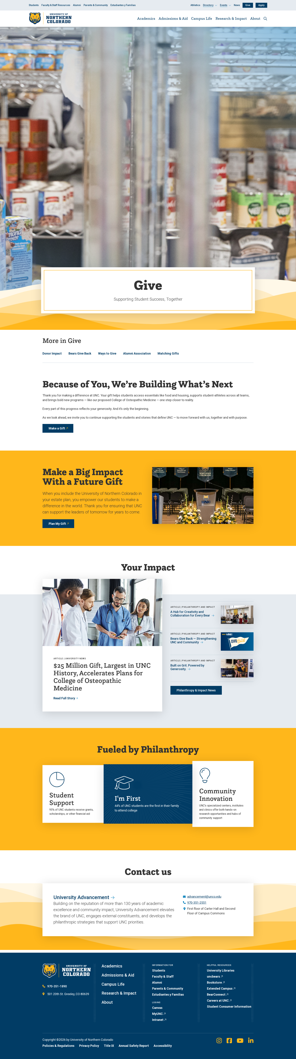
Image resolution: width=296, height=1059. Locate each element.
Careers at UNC (218, 1000)
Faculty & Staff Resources (55, 5)
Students (34, 5)
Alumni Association (137, 353)
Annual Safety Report (134, 1045)
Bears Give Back (80, 353)
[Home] (50, 18)
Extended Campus (219, 988)
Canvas (157, 1008)
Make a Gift (57, 428)
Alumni (77, 5)
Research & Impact (231, 18)
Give (247, 5)
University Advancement (81, 897)
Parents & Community (96, 5)
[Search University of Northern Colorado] (265, 18)
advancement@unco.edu (204, 896)
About (255, 18)
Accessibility (163, 1045)
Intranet (157, 1020)
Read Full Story (64, 698)
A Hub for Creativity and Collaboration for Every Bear (190, 613)
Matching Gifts (168, 353)
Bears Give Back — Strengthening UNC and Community (193, 640)
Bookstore (214, 982)
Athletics (195, 5)
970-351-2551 (196, 902)
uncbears (213, 976)
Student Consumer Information (229, 1006)
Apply (261, 5)
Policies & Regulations (58, 1045)
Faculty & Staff (163, 976)
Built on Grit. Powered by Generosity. (187, 667)
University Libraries (220, 970)
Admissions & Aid (173, 18)
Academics (146, 18)
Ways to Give (107, 353)
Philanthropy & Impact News (196, 690)
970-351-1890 (57, 986)
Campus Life (201, 18)
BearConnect (216, 994)
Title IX (109, 1045)
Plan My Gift (57, 523)
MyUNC (157, 1014)
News (237, 5)
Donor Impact (52, 353)
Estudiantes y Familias (123, 5)
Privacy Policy (89, 1045)
